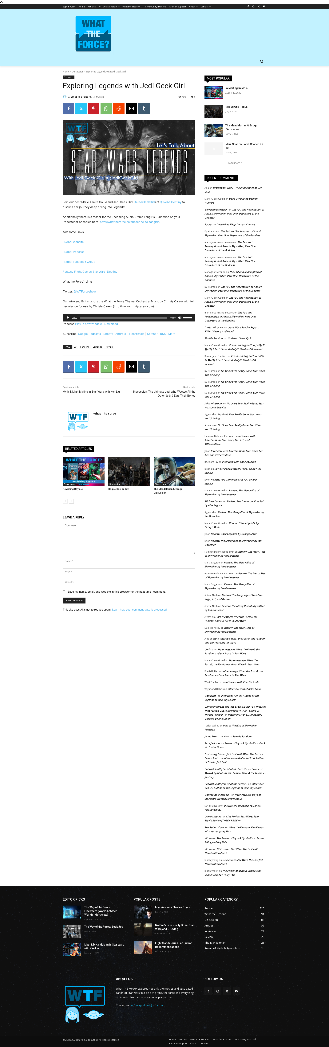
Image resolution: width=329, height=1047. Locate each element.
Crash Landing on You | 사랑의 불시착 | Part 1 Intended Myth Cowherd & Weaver (234, 360)
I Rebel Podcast (73, 252)
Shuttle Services (213, 338)
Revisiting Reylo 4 (72, 489)
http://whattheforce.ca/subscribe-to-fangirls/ (130, 222)
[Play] (68, 318)
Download (111, 324)
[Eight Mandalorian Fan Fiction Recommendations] (143, 947)
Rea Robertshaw (214, 827)
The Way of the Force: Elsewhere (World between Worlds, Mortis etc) (100, 911)
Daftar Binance (213, 327)
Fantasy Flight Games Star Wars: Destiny (90, 271)
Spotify (108, 334)
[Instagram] (253, 7)
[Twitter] (258, 7)
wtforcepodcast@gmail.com (148, 1005)
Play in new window (88, 324)
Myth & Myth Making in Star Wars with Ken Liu (91, 391)
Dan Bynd (210, 695)
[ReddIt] (119, 108)
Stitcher (152, 334)
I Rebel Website (73, 242)
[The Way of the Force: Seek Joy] (72, 931)
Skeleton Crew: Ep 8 (239, 338)
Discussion (78, 71)
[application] (129, 317)
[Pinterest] (93, 108)
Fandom (84, 346)
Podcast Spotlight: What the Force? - (225, 769)
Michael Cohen (213, 501)
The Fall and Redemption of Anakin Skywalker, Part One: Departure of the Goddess (234, 213)
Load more (234, 163)
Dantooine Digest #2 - (217, 794)
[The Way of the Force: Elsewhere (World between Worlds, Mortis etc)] (72, 912)
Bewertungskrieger (215, 209)
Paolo (207, 224)
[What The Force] (65, 97)
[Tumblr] (144, 108)
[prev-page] (65, 501)
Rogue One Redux (118, 489)
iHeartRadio (137, 334)
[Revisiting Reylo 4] (84, 471)
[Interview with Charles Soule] (143, 912)
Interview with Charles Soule (239, 462)
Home (66, 71)
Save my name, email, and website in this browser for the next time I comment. (117, 591)
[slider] (188, 317)
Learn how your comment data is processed (139, 609)
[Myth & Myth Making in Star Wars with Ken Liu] (72, 949)
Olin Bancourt (212, 816)
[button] (261, 61)
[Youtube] (264, 7)
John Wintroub (213, 403)
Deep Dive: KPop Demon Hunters (235, 224)
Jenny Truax (211, 736)
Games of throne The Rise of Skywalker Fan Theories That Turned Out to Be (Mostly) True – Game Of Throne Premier (235, 710)
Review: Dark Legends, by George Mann (234, 534)
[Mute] (180, 318)
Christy (208, 649)
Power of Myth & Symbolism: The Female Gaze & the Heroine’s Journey (235, 773)
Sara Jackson (212, 743)
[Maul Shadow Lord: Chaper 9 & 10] (213, 148)
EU (75, 346)
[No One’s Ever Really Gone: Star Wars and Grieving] (143, 929)
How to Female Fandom (237, 736)
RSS (163, 334)
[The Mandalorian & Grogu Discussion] (174, 471)
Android (120, 334)
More (171, 334)
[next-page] (71, 501)
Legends (97, 346)
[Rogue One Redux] (129, 471)
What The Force (79, 96)
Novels (109, 346)
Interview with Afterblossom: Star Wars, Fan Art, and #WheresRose (229, 440)
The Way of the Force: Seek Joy (103, 926)
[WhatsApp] (106, 108)
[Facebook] (248, 7)
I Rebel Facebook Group (79, 262)
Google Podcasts (89, 334)
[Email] (131, 108)
